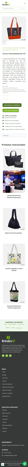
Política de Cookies (7, 390)
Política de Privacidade (8, 387)
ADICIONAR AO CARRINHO (12, 105)
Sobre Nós (4, 378)
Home (3, 372)
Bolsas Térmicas (6, 413)
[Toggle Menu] (24, 3)
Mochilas (4, 410)
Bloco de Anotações (7, 425)
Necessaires (5, 416)
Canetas (4, 422)
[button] (11, 110)
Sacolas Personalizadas (12, 88)
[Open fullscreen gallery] (4, 42)
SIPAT (5, 324)
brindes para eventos (9, 89)
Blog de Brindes (6, 396)
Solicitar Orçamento (7, 384)
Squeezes (4, 428)
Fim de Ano (19, 328)
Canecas (4, 431)
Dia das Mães (12, 324)
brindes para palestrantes (14, 91)
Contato (4, 381)
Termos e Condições (7, 393)
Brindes (4, 375)
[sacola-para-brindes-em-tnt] (14, 28)
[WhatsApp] (6, 355)
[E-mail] (10, 355)
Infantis (8, 327)
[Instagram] (3, 355)
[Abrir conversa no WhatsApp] (25, 464)
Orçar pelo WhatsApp (10, 110)
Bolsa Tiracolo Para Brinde (13, 233)
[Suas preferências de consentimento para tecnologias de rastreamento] (2, 464)
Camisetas (4, 419)
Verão (13, 327)
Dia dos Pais (20, 324)
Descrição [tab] (6, 135)
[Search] (22, 8)
